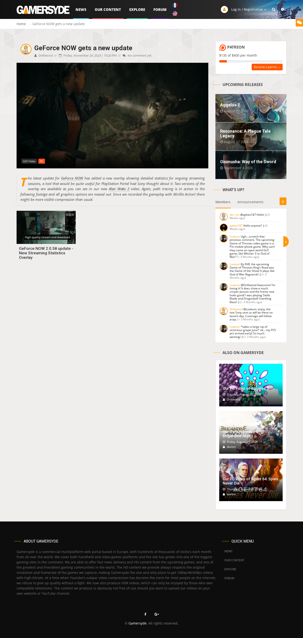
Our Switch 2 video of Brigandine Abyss (241, 433)
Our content (108, 9)
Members (223, 202)
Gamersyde (138, 623)
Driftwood (45, 55)
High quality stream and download (47, 237)
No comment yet (139, 55)
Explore (137, 9)
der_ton (235, 215)
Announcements (250, 202)
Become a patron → (267, 67)
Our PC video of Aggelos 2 (246, 388)
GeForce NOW (72, 178)
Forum (160, 9)
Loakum (235, 236)
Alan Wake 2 (119, 188)
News (81, 9)
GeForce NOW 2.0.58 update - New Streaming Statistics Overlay (46, 253)
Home (21, 24)
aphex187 (236, 226)
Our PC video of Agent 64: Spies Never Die (250, 481)
